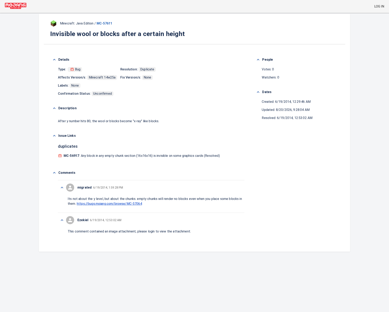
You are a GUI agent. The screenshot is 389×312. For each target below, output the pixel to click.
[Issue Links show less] (54, 136)
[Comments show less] (54, 173)
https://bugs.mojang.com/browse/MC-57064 (109, 204)
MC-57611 (104, 23)
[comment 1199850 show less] (62, 220)
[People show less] (258, 60)
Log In (379, 6)
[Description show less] (54, 108)
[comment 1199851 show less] (62, 188)
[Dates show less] (258, 92)
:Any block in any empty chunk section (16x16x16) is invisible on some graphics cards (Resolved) (142, 156)
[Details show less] (54, 60)
